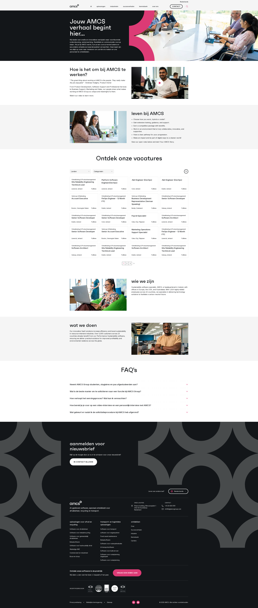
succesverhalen (128, 6)
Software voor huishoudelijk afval (81, 545)
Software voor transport (108, 529)
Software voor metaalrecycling (80, 533)
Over (132, 526)
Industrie (134, 533)
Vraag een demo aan (127, 573)
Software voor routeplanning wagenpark (110, 555)
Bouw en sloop (75, 556)
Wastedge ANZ (75, 549)
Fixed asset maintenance (108, 536)
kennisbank (143, 6)
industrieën (114, 6)
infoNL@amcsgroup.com (173, 509)
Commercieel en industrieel (79, 553)
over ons (155, 6)
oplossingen (101, 6)
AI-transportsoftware (107, 547)
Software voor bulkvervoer (109, 551)
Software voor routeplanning (110, 560)
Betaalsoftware (75, 542)
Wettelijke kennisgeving (94, 602)
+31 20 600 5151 (170, 506)
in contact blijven (83, 462)
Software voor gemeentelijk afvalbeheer (79, 537)
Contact (176, 6)
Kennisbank (135, 537)
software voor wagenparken (109, 533)
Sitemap (109, 602)
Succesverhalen (136, 530)
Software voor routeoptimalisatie (111, 543)
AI (91, 6)
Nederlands (184, 2)
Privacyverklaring (75, 602)
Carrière (133, 541)
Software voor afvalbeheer (79, 529)
